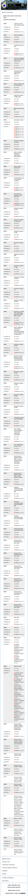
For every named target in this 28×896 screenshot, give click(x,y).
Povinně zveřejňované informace (9, 867)
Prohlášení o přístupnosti (8, 877)
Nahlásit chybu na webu (14, 890)
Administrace (8, 893)
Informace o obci (6, 861)
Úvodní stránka (6, 858)
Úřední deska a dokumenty (8, 864)
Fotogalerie (4, 870)
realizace (16, 893)
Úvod (4, 12)
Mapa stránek (5, 880)
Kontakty (4, 873)
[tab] (14, 864)
